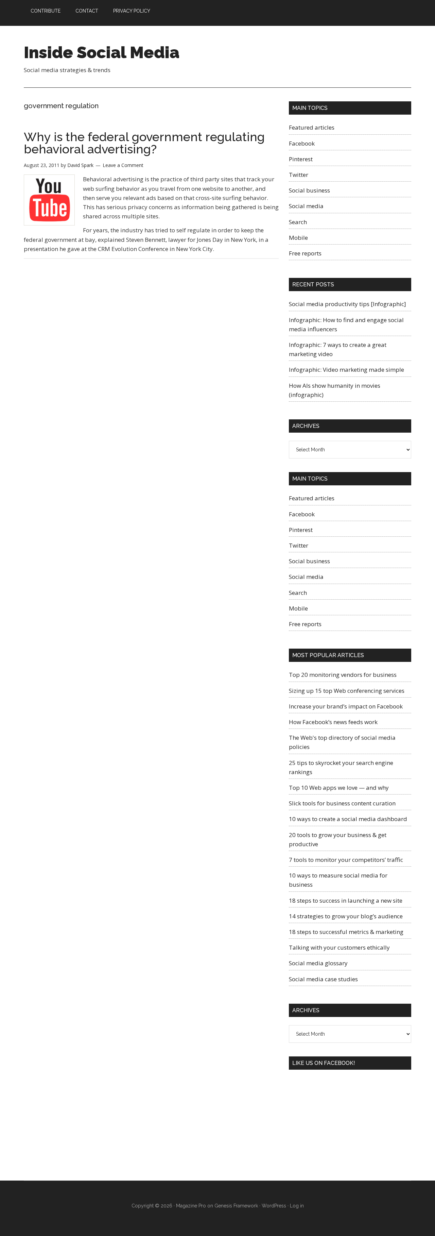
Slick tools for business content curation (342, 803)
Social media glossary (318, 963)
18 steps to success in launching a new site (345, 900)
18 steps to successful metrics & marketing (346, 932)
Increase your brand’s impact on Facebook (346, 706)
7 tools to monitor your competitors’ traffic (346, 860)
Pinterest (301, 159)
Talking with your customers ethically (339, 947)
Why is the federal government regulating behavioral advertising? (144, 143)
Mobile (298, 237)
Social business (309, 190)
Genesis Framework (236, 1205)
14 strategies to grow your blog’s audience (346, 916)
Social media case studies (323, 979)
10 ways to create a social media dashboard (348, 819)
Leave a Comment (123, 165)
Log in (297, 1205)
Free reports (305, 253)
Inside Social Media (101, 52)
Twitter (298, 175)
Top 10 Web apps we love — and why (339, 787)
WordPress (274, 1205)
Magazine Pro (191, 1205)
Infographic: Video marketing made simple (346, 369)
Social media (306, 206)
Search (298, 222)
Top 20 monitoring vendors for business (343, 675)
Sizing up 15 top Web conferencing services (346, 691)
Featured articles (311, 127)
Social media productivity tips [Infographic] (347, 304)
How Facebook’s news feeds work (333, 722)
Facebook (302, 143)
